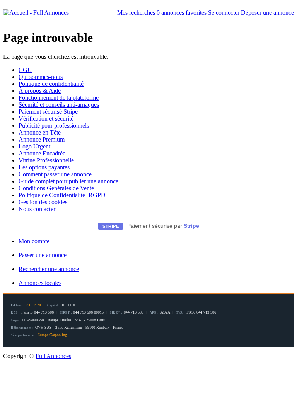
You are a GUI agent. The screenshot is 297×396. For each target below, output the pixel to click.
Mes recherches (136, 12)
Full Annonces (53, 356)
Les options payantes (44, 167)
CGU (25, 70)
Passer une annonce (43, 255)
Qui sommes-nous (41, 76)
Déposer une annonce (267, 12)
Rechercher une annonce (49, 269)
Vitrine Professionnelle (46, 160)
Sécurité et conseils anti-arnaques (59, 104)
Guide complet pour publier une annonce (68, 181)
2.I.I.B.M (33, 305)
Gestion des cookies (43, 202)
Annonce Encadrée (42, 153)
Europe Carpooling (52, 335)
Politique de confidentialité (51, 83)
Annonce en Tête (40, 132)
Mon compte (34, 241)
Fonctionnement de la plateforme (59, 97)
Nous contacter (37, 209)
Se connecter (223, 12)
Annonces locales (40, 283)
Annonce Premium (42, 139)
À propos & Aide (40, 90)
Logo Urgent (34, 146)
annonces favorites (182, 12)
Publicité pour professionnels (54, 125)
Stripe (191, 226)
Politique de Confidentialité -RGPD (62, 195)
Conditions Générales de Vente (56, 188)
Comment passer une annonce (55, 174)
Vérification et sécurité (46, 118)
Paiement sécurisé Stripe (48, 111)
